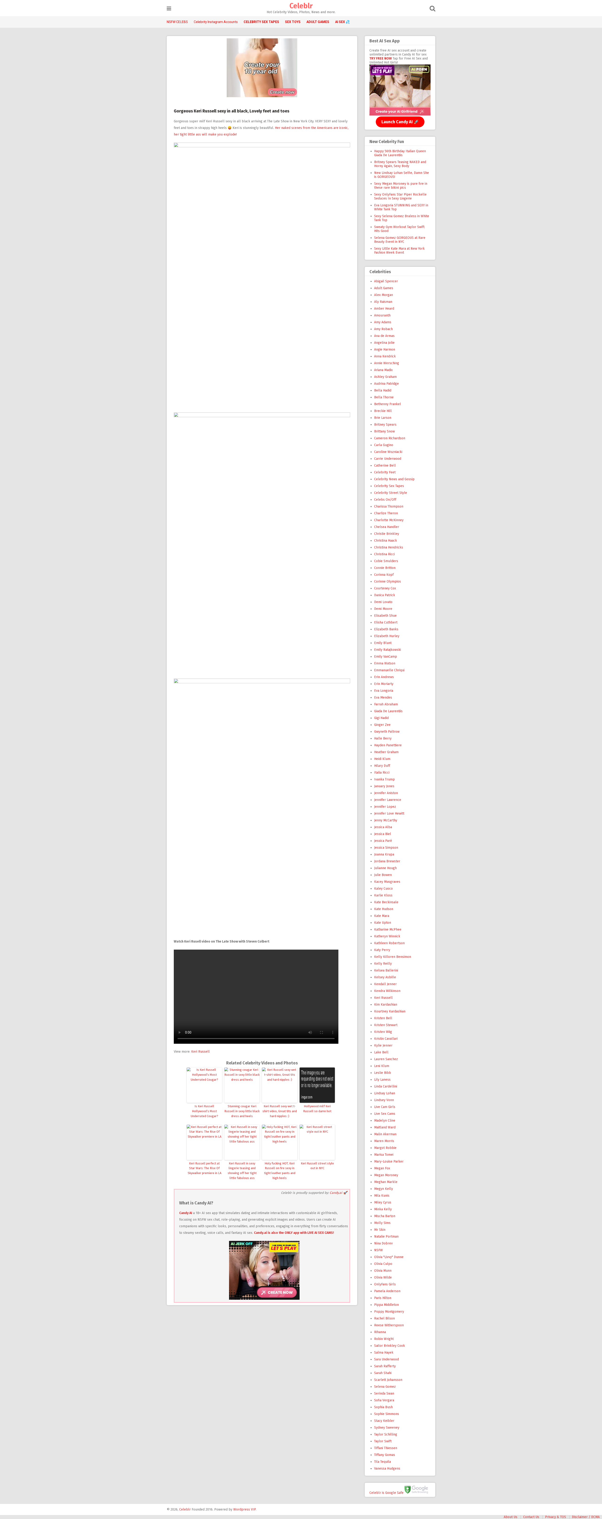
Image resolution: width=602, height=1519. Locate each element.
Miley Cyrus (382, 1202)
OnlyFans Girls (385, 1284)
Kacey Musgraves (387, 882)
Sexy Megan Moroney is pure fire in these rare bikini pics (400, 186)
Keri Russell (200, 1052)
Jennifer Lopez (385, 807)
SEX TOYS (293, 22)
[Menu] (169, 8)
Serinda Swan (384, 1393)
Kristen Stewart (385, 1025)
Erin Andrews (384, 677)
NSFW (378, 1250)
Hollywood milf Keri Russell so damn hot (317, 1108)
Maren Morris (384, 1141)
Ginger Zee (382, 725)
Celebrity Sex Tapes (389, 486)
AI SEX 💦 (342, 22)
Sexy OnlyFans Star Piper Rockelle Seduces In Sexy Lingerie (400, 196)
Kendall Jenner (385, 984)
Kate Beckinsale (386, 902)
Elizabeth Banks (386, 629)
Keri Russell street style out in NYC (317, 1166)
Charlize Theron (386, 513)
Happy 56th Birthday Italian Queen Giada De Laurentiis (400, 153)
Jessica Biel (382, 834)
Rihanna (380, 1332)
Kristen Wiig (383, 1032)
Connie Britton (385, 568)
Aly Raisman (383, 302)
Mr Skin (379, 1230)
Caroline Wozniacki (388, 452)
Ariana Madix (383, 370)
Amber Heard (384, 309)
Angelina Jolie (384, 343)
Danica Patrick (384, 595)
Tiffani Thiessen (385, 1448)
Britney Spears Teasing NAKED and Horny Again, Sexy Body (400, 164)
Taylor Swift (383, 1441)
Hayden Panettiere (388, 745)
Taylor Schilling (385, 1434)
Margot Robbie (385, 1148)
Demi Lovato (383, 602)
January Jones (384, 786)
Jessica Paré (383, 841)
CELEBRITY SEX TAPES (261, 22)
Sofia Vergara (384, 1400)
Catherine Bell (385, 466)
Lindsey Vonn (384, 1100)
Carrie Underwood (387, 459)
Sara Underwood (386, 1359)
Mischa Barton (384, 1216)
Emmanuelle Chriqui (389, 670)
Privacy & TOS (555, 1517)
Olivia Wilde (383, 1277)
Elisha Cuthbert (385, 622)
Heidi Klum (382, 759)
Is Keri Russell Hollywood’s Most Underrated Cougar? (204, 1111)
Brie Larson (382, 418)
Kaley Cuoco (383, 889)
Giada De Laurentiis (388, 711)
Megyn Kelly (383, 1189)
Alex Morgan (383, 295)
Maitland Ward (385, 1127)
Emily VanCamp (385, 657)
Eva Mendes (383, 698)
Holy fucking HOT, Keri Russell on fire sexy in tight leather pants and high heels (279, 1171)
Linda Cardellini (385, 1086)
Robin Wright (384, 1339)
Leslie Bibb (382, 1073)
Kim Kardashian (385, 1005)
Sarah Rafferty (385, 1366)
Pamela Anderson (387, 1291)
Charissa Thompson (388, 506)
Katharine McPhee (387, 929)
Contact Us (531, 1517)
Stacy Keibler (384, 1421)
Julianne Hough (385, 868)
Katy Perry (382, 950)
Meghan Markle (385, 1182)
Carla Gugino (383, 445)
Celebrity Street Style (390, 493)
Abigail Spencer (386, 281)
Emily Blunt (383, 643)
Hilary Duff (382, 766)
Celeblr (301, 6)
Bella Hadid (382, 390)
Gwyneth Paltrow (387, 732)
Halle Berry (383, 738)
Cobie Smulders (386, 561)
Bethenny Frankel (387, 404)
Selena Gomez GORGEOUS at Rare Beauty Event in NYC (399, 240)
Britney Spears (385, 425)
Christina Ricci (384, 554)
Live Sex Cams (384, 1114)
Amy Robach (383, 329)
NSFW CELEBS (177, 22)
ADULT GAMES (317, 22)
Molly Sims (382, 1223)
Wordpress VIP (244, 1509)
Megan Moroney (386, 1175)
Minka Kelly (383, 1209)
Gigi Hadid (381, 718)
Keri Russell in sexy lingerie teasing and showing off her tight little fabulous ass (242, 1171)
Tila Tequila (382, 1462)
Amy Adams (382, 322)
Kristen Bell (383, 1018)
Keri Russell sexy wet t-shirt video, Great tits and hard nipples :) (279, 1111)
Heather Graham (386, 752)
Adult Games (383, 288)
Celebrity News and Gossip (394, 479)
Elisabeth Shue (385, 616)
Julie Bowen (383, 875)
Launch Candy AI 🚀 (400, 121)
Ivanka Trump (384, 779)
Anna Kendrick (385, 356)
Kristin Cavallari (386, 1039)
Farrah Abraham (386, 704)
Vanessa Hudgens (387, 1469)
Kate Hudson (383, 909)
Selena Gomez (385, 1387)
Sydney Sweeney (386, 1428)
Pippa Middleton (386, 1305)
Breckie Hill (383, 411)
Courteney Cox (385, 588)
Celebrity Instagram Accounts (216, 22)
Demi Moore (383, 609)
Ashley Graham (385, 377)
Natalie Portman (386, 1237)
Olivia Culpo (383, 1264)
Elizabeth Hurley (386, 636)
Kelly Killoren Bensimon (392, 957)
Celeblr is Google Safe (386, 1493)
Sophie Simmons (386, 1414)
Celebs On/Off (385, 500)
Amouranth (382, 315)
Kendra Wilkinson (387, 991)
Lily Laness (382, 1080)
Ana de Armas (384, 336)
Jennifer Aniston (386, 793)
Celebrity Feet (385, 472)
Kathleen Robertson (389, 943)
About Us (510, 1517)
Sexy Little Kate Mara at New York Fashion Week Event (399, 251)
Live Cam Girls (384, 1107)
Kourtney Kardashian (389, 1011)
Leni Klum (381, 1066)
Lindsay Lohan (384, 1093)
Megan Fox (382, 1168)
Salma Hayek (383, 1353)
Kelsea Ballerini (386, 970)
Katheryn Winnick (387, 936)
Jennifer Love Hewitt (389, 813)
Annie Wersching (386, 363)
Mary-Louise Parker (389, 1161)
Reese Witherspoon (389, 1325)
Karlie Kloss (383, 895)
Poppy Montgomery (389, 1312)
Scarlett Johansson (388, 1380)
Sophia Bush (383, 1407)
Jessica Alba (383, 827)
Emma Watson (384, 663)
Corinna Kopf (384, 575)
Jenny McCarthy (385, 820)
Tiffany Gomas (384, 1455)
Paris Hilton (382, 1298)
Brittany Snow (384, 431)
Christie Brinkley (386, 534)
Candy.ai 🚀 (338, 1193)
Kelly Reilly (383, 964)
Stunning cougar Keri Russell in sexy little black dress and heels (242, 1111)
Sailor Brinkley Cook (389, 1346)
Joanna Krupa (384, 854)
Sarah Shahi (383, 1373)
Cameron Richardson (389, 438)
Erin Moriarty (383, 684)
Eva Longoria (383, 691)
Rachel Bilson (384, 1318)
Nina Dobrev (383, 1243)
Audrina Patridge (386, 384)
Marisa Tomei (383, 1155)
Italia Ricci (381, 773)
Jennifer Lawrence (387, 800)
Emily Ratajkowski (387, 650)
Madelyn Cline (384, 1121)
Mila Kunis (381, 1196)
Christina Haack (385, 541)
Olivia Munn (383, 1271)
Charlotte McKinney (389, 520)
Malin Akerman (385, 1134)
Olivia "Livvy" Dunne (389, 1257)
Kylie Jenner (383, 1045)
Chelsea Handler (386, 527)
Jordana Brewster (387, 861)
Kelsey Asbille (385, 977)
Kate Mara (381, 916)
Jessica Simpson (386, 848)
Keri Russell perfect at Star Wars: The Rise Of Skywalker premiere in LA (204, 1168)
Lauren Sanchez (386, 1059)
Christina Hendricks (388, 547)
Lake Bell (381, 1052)
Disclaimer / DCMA (586, 1517)
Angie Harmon (384, 350)
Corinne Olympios (387, 582)
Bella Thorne (384, 397)
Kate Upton (382, 923)
